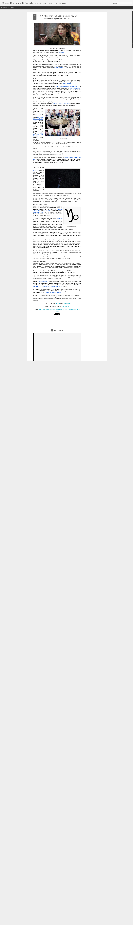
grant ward (59, 309)
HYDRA (65, 309)
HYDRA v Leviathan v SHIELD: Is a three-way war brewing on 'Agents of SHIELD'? (57, 17)
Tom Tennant (65, 307)
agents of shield (50, 309)
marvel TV (77, 309)
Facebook (67, 303)
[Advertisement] (91, 42)
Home (12, 7)
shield (57, 311)
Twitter (57, 303)
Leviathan (71, 309)
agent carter (42, 309)
